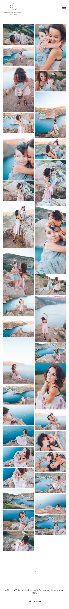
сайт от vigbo (34, 601)
